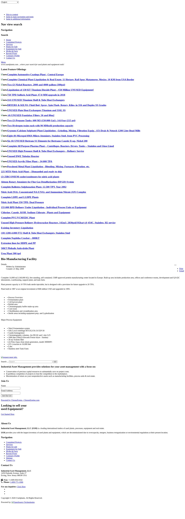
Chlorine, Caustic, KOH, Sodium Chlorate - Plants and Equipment (35, 212)
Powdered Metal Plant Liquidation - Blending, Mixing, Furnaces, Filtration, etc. (48, 166)
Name (3, 386)
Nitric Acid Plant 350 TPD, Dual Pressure (22, 202)
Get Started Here (7, 414)
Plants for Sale (11, 47)
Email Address (7, 391)
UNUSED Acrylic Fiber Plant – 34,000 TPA (29, 161)
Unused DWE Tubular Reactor (23, 156)
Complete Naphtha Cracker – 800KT (20, 238)
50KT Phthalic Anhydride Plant (17, 248)
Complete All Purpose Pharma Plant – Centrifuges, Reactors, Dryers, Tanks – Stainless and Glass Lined (60, 146)
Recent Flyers (11, 53)
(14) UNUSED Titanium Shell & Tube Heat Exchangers (36, 100)
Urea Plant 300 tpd (11, 253)
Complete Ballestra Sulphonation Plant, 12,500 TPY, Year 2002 (33, 187)
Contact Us (10, 58)
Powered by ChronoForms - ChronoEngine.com (20, 400)
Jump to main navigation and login (19, 17)
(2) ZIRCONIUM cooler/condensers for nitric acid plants (30, 176)
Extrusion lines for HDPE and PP (18, 243)
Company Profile (13, 56)
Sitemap (9, 458)
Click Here (21, 487)
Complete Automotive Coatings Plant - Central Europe (35, 74)
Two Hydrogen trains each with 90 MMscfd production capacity (40, 125)
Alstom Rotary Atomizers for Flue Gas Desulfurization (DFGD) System (37, 182)
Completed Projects (14, 42)
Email (181, 271)
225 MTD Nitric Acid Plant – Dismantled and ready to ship (31, 171)
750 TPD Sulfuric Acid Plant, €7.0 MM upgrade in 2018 (36, 95)
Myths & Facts (12, 51)
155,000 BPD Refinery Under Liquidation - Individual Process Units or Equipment (43, 207)
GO (55, 362)
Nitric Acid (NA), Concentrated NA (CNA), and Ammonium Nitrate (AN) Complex (43, 192)
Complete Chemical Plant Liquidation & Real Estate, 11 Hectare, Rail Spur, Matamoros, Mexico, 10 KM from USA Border (70, 79)
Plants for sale (11, 447)
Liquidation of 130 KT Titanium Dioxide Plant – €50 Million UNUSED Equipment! (50, 90)
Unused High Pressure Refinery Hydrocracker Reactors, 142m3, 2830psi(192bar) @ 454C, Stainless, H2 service (58, 222)
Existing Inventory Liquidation (17, 227)
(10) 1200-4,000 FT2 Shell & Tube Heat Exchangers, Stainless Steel (35, 233)
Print (181, 269)
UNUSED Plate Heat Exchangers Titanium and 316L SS (36, 110)
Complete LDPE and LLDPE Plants (20, 197)
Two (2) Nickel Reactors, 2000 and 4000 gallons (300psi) (36, 84)
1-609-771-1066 (16, 482)
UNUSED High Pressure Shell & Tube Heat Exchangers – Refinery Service (45, 151)
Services (9, 44)
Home (8, 40)
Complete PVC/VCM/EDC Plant (18, 217)
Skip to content (12, 14)
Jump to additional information (18, 19)
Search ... (4, 362)
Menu (3, 62)
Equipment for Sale (13, 49)
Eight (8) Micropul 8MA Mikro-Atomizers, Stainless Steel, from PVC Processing (48, 135)
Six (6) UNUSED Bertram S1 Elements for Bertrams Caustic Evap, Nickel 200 (47, 141)
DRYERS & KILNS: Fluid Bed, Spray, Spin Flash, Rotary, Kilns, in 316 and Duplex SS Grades (56, 105)
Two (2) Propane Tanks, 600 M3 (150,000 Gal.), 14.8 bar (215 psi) (41, 120)
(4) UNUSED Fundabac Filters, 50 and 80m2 (30, 115)
